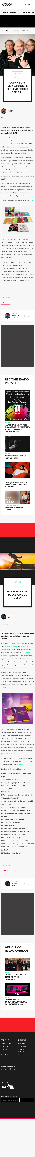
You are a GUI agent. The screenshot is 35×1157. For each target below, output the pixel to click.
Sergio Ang (10, 616)
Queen (3, 623)
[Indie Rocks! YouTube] (15, 1069)
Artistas (21, 1043)
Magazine (26, 12)
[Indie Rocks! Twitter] (6, 1069)
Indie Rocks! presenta (11, 505)
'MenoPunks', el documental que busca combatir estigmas (16, 1002)
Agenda (13, 12)
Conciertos (21, 30)
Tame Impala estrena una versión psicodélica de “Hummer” (16, 484)
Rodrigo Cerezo (10, 111)
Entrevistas (8, 480)
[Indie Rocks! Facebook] (2, 1069)
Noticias (5, 30)
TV (19, 12)
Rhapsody (13, 646)
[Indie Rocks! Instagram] (11, 1069)
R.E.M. (2, 117)
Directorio (22, 1046)
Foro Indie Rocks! (22, 1050)
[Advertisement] (17, 346)
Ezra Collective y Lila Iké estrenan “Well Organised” (16, 977)
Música (5, 12)
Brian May (20, 764)
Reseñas (12, 30)
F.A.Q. (20, 1055)
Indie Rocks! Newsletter (9, 1096)
